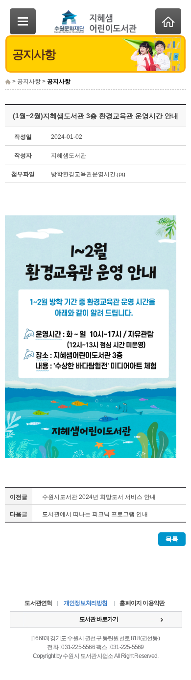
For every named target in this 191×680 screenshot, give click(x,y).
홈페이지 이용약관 (142, 603)
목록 (172, 539)
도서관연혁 (38, 603)
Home (168, 21)
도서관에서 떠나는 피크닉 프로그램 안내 (95, 514)
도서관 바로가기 (98, 619)
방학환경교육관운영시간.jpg (88, 174)
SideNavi (23, 21)
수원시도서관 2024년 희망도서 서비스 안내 (99, 497)
